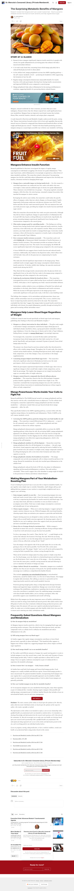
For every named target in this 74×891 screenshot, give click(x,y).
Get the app (44, 884)
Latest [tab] (16, 814)
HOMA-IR (20, 240)
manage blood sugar (36, 333)
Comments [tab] (14, 796)
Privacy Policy (48, 853)
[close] (51, 825)
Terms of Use (44, 852)
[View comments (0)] (17, 21)
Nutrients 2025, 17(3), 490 (20, 739)
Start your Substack (33, 884)
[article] (37, 823)
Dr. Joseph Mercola (18, 16)
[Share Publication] (56, 2)
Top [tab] (12, 814)
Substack (30, 888)
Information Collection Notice (36, 853)
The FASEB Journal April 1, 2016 (22, 746)
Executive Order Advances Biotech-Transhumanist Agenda (28, 819)
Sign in (69, 2)
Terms (41, 880)
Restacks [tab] (20, 796)
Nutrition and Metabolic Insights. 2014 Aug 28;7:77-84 (27, 735)
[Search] (53, 2)
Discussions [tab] (21, 814)
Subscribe (62, 2)
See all (13, 856)
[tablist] (17, 796)
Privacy (37, 880)
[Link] (9, 57)
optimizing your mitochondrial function (34, 574)
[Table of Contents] (2, 445)
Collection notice (48, 880)
